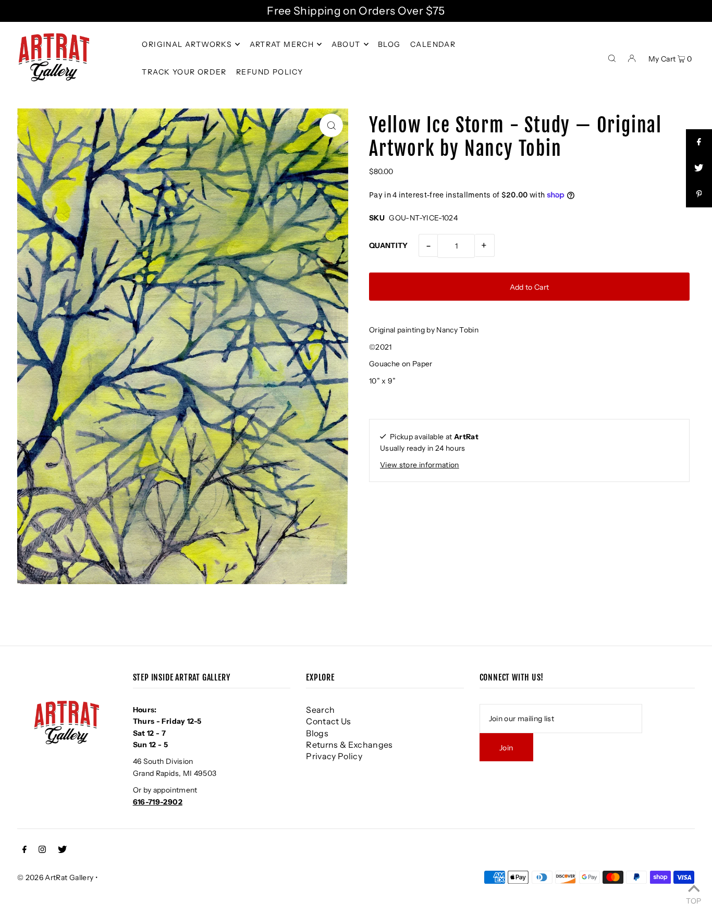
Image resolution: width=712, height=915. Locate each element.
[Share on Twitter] (699, 168)
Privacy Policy (334, 756)
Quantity (388, 245)
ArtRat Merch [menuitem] (282, 44)
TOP (693, 900)
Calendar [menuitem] (433, 44)
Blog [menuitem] (389, 44)
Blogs (317, 733)
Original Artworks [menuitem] (187, 44)
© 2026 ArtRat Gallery (55, 877)
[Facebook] (24, 850)
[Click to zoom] (331, 125)
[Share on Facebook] (699, 142)
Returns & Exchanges (349, 744)
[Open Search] (612, 57)
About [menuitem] (346, 44)
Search (320, 709)
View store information (419, 464)
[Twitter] (62, 850)
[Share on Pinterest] (699, 194)
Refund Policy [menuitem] (269, 72)
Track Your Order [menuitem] (184, 72)
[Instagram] (42, 850)
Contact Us (328, 721)
